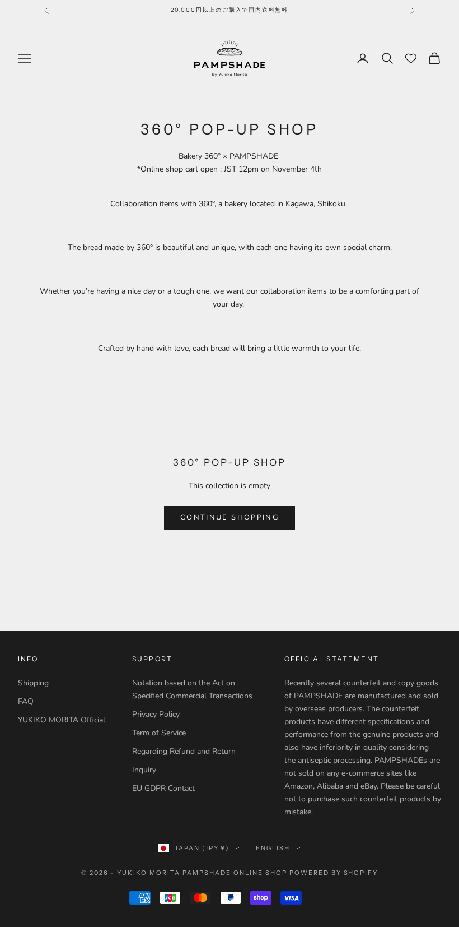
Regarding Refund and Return (184, 751)
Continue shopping (229, 517)
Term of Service (159, 732)
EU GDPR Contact (163, 788)
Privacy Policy (156, 714)
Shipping (33, 683)
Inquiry (144, 769)
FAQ (26, 701)
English (273, 848)
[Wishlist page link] (410, 58)
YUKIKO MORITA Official (61, 720)
